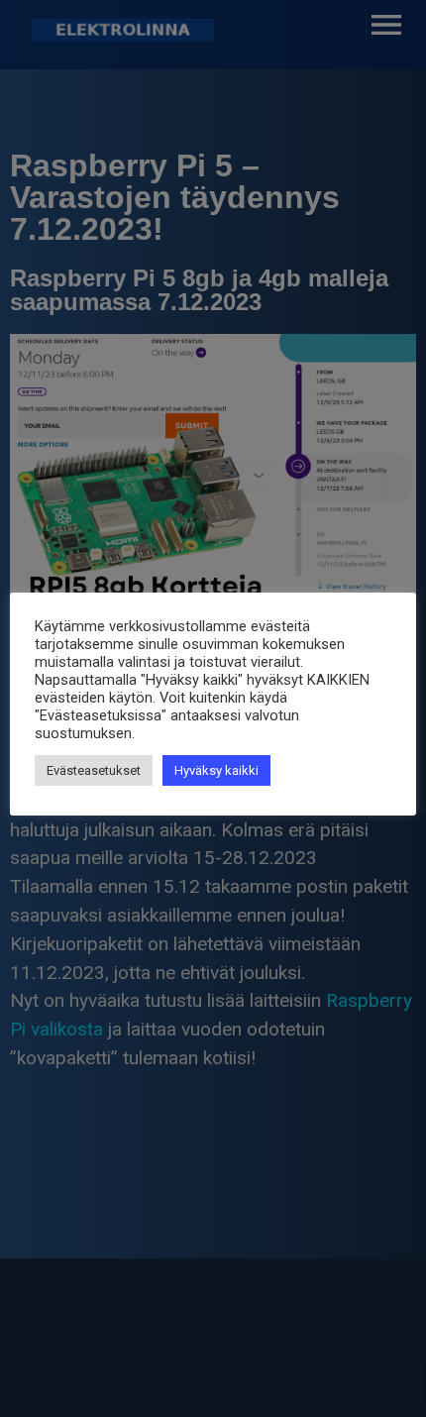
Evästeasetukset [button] (94, 770)
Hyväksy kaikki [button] (216, 770)
